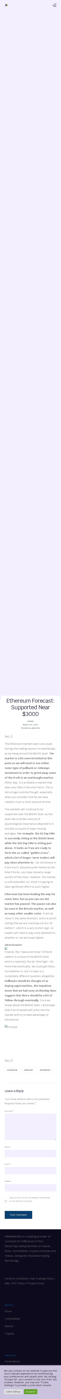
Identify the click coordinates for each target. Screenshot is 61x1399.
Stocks (9, 1326)
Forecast (28, 1070)
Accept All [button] (30, 1391)
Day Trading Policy (42, 1278)
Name (8, 1147)
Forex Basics (12, 1361)
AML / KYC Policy (15, 1283)
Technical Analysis (30, 728)
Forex (8, 1311)
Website (8, 1181)
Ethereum (12, 1070)
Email (8, 1164)
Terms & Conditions (16, 1278)
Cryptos (9, 1333)
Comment (9, 1111)
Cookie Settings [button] (13, 1391)
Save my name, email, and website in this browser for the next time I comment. (29, 1199)
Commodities (12, 1318)
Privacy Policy (35, 1283)
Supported (45, 1070)
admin (30, 721)
